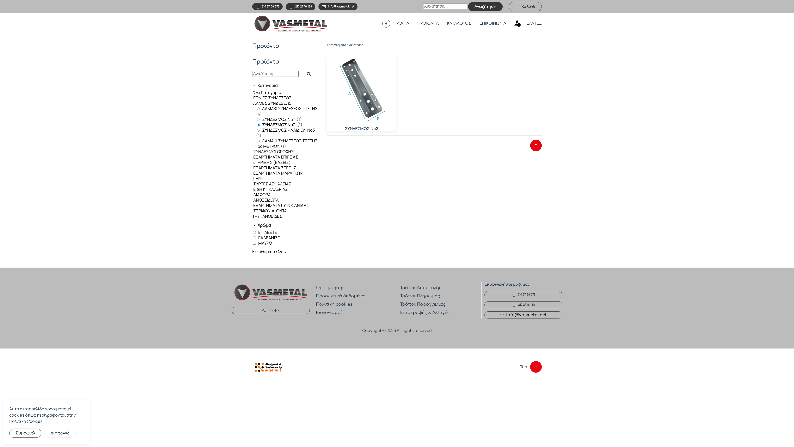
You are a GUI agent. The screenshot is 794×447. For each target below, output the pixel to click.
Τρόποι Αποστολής (420, 287)
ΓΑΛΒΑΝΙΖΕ (269, 237)
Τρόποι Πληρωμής (420, 296)
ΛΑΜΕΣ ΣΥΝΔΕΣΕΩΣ (272, 103)
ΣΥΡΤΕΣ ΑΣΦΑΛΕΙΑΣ (272, 184)
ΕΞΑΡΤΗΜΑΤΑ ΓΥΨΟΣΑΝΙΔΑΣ (281, 205)
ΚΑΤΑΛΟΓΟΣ (459, 23)
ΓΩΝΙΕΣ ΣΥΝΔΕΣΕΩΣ (272, 98)
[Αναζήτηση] (308, 74)
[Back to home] (290, 23)
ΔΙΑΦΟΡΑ (262, 194)
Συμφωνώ (25, 433)
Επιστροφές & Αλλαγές (425, 312)
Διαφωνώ (60, 433)
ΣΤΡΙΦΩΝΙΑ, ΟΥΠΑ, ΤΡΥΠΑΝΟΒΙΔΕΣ (270, 213)
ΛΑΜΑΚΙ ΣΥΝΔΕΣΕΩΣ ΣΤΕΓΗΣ (290, 108)
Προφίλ (273, 310)
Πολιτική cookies (334, 304)
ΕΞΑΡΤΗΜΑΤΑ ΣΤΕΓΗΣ (274, 168)
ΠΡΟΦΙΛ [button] (401, 23)
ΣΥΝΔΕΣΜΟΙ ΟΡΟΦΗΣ (273, 151)
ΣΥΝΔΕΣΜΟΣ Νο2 (279, 124)
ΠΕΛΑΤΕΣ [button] (533, 23)
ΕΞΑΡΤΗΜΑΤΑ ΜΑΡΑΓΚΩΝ (278, 173)
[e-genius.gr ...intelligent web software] (267, 367)
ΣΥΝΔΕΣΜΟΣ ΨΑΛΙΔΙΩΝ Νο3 (288, 130)
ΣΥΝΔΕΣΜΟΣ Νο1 (278, 119)
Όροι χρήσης (330, 287)
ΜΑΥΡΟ (265, 243)
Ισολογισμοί (329, 312)
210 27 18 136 (303, 6)
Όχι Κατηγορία (267, 92)
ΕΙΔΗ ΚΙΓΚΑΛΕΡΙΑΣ (270, 189)
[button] (536, 145)
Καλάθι (528, 7)
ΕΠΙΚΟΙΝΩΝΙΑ (493, 23)
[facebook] (386, 24)
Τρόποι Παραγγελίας (422, 304)
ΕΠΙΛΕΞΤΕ (267, 232)
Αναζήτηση (485, 7)
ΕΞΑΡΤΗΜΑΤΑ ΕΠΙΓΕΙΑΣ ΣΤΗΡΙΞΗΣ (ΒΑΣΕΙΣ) (275, 159)
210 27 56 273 (270, 6)
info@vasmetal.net (341, 6)
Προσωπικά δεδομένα (340, 296)
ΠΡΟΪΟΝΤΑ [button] (428, 23)
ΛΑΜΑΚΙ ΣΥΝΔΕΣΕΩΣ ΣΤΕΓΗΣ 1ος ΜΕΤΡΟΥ (287, 143)
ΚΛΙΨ (257, 178)
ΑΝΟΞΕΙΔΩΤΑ (266, 200)
